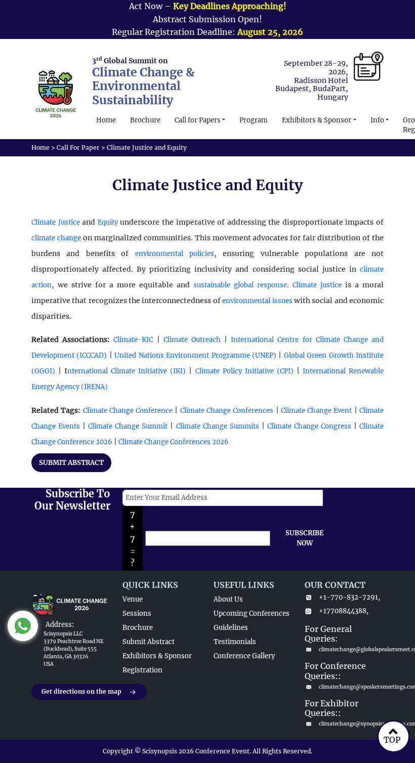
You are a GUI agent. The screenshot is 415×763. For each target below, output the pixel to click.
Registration (142, 670)
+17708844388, (343, 611)
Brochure (145, 120)
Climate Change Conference (128, 410)
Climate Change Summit (128, 426)
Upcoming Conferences (251, 613)
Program (253, 120)
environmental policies (174, 253)
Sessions (136, 613)
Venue (132, 599)
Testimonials (235, 642)
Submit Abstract (148, 642)
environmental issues (257, 300)
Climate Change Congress (309, 426)
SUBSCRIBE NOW (304, 538)
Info (377, 120)
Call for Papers (198, 120)
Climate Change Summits (217, 426)
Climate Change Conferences (227, 410)
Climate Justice (55, 222)
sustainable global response (240, 285)
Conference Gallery (244, 656)
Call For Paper (78, 147)
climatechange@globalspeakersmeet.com (351, 649)
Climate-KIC (133, 339)
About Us (228, 599)
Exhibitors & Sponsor (316, 120)
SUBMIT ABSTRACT (71, 462)
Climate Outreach (192, 339)
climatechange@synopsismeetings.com (351, 723)
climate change (56, 238)
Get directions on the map (81, 691)
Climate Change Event (316, 410)
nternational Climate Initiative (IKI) (126, 371)
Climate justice (317, 285)
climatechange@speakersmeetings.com (351, 687)
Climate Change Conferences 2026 (173, 442)
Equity (108, 222)
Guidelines (231, 627)
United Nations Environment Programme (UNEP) (195, 355)
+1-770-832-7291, (349, 597)
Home (106, 120)
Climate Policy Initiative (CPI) (244, 371)
